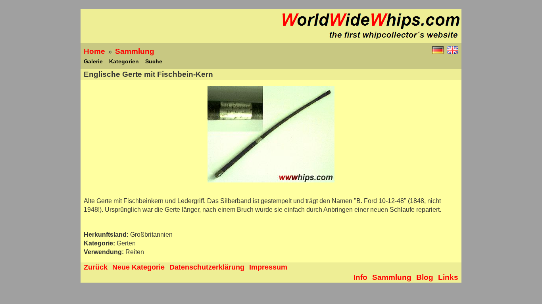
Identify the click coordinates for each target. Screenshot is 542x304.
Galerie (93, 61)
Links (448, 277)
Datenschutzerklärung (206, 267)
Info (360, 277)
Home (94, 51)
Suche (153, 61)
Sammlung (134, 51)
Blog (424, 277)
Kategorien (124, 61)
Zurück (96, 267)
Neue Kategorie (138, 267)
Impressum (268, 267)
